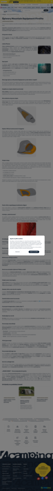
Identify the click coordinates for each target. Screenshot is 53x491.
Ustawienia (17, 251)
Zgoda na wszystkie (34, 251)
